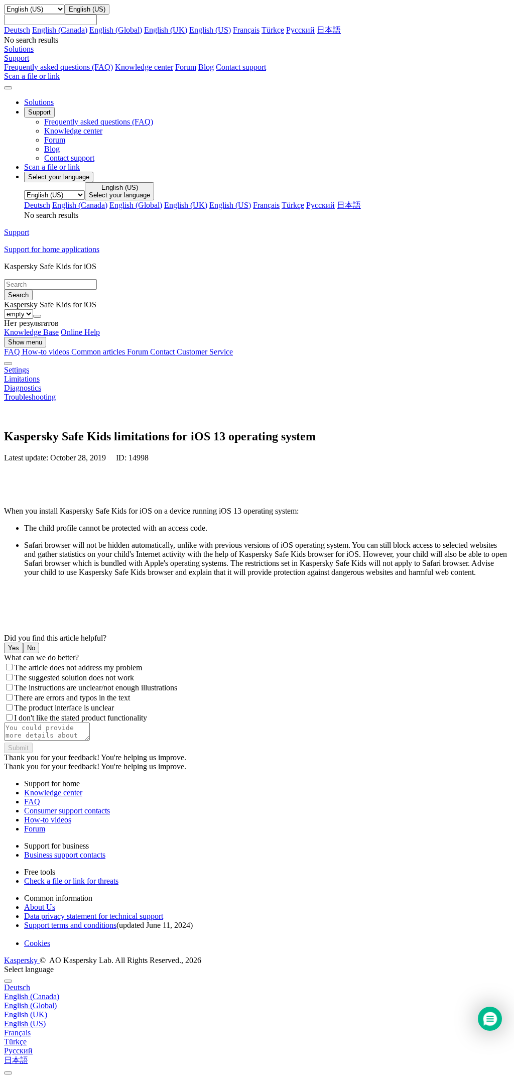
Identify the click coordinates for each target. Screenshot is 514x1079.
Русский (300, 30)
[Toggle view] (8, 363)
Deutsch (17, 30)
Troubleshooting (30, 397)
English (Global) (115, 30)
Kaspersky (22, 960)
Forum (185, 67)
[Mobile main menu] (8, 87)
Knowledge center (144, 67)
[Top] (8, 1072)
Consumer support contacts (67, 810)
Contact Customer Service (191, 351)
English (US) (210, 30)
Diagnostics (22, 388)
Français (246, 30)
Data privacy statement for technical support (93, 916)
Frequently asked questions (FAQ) (58, 67)
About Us (39, 907)
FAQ (32, 801)
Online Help (80, 332)
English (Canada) (59, 30)
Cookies (37, 943)
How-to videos (46, 351)
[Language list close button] (8, 981)
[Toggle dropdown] (37, 316)
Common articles (99, 351)
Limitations (22, 379)
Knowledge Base (31, 332)
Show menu (25, 342)
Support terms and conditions (70, 925)
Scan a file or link (52, 167)
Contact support (241, 67)
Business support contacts (64, 855)
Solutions (39, 102)
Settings (16, 370)
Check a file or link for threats (71, 881)
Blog (206, 67)
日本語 (329, 30)
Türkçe (273, 30)
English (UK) (165, 30)
